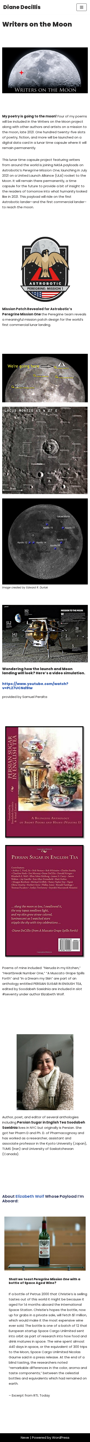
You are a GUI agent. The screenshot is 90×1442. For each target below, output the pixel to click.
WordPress (60, 1437)
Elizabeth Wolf (30, 1196)
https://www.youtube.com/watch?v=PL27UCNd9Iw (35, 685)
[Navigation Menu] (81, 7)
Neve (25, 1437)
